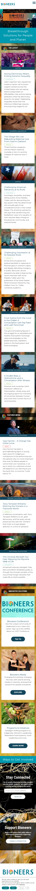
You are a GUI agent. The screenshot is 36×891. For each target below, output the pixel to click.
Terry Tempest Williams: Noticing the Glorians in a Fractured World (15, 506)
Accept (5, 888)
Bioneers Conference (18, 621)
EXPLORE (18, 692)
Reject (13, 888)
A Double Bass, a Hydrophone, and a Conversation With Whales (17, 378)
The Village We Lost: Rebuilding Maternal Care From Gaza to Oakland (16, 138)
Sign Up (18, 639)
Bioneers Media (18, 674)
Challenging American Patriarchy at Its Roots (15, 188)
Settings (21, 888)
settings (22, 884)
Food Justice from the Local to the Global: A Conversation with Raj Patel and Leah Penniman (17, 321)
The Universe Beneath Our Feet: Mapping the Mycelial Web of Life (16, 559)
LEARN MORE (18, 746)
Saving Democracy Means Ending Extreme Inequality (17, 75)
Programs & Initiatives (18, 728)
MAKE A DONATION (18, 841)
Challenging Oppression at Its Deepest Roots (17, 253)
